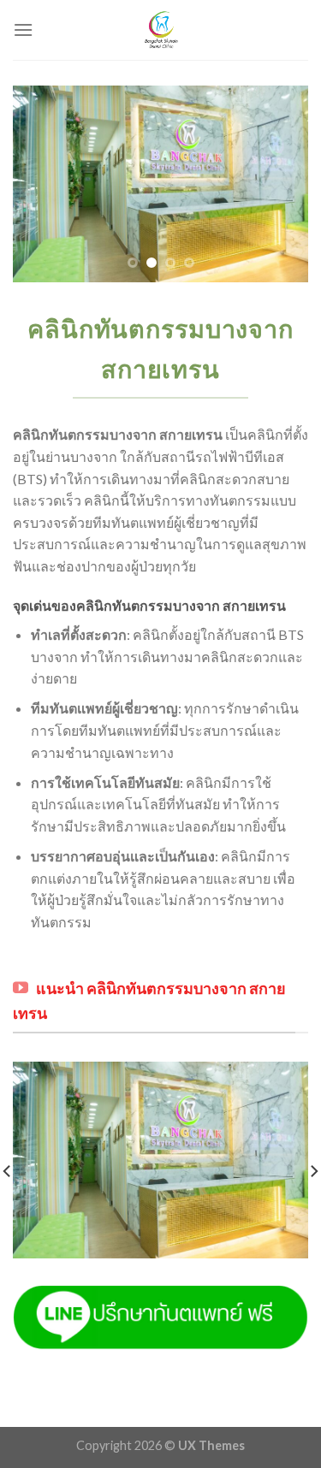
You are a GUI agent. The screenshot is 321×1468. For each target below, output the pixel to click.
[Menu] (23, 29)
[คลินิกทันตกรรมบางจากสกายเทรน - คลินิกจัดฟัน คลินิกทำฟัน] (161, 30)
